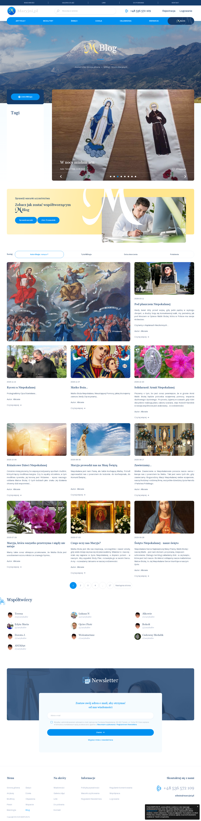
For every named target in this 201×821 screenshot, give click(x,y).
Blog (182, 21)
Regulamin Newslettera (91, 799)
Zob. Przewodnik (48, 220)
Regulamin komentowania (121, 788)
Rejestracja (168, 11)
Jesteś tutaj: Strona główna (87, 67)
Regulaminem (152, 811)
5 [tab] (125, 176)
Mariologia (11, 810)
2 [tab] (114, 176)
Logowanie (186, 11)
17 (110, 585)
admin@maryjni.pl (184, 795)
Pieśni (9, 805)
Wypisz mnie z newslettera (100, 740)
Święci (74, 21)
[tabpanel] (123, 135)
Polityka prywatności (90, 788)
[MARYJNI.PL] (22, 10)
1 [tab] (110, 176)
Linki (104, 3)
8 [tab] (135, 176)
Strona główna (13, 788)
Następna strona (123, 585)
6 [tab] (128, 176)
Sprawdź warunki (26, 220)
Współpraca (115, 793)
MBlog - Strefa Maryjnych (115, 67)
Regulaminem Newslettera (127, 725)
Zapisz (99, 732)
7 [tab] (132, 176)
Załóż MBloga (26, 97)
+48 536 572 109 (178, 788)
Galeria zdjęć (68, 3)
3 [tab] (117, 176)
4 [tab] (121, 176)
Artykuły (20, 21)
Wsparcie (154, 21)
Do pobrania (138, 3)
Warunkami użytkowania (106, 725)
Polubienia (181, 169)
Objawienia (125, 21)
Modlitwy (48, 21)
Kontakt (175, 3)
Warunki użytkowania (90, 793)
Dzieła (98, 21)
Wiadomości (29, 3)
